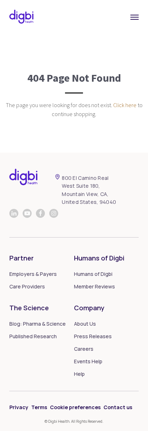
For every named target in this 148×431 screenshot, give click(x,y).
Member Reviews (94, 286)
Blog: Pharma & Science (37, 323)
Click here (125, 105)
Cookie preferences (75, 407)
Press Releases (93, 336)
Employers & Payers (33, 273)
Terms (39, 407)
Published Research (33, 336)
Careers (83, 348)
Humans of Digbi (93, 273)
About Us (85, 323)
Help (79, 373)
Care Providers (27, 286)
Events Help (88, 361)
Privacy (18, 407)
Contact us (117, 407)
